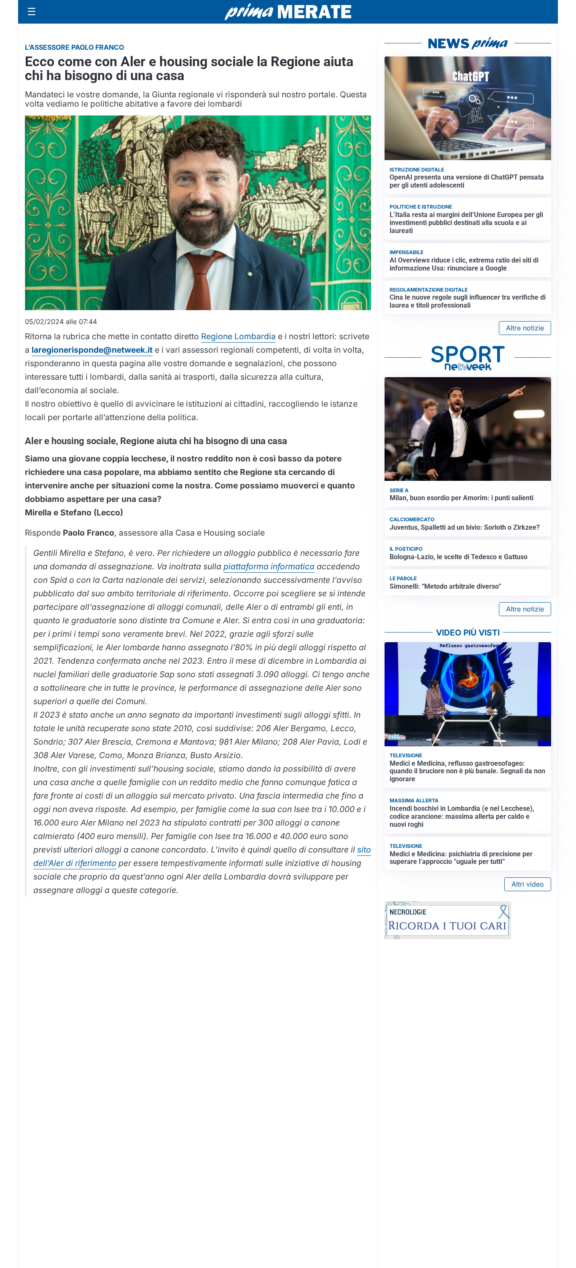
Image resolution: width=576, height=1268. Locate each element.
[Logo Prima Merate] (288, 11)
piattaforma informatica (269, 566)
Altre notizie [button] (525, 328)
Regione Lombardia (238, 336)
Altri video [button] (527, 884)
